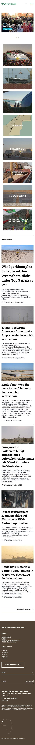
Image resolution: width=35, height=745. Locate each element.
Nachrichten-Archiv (25, 609)
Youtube (4, 654)
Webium (22, 738)
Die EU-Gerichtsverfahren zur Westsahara (16, 694)
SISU (8, 738)
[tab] (16, 37)
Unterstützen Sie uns (12, 665)
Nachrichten (6, 240)
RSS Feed (4, 700)
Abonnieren (29, 681)
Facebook (4, 656)
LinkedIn (4, 658)
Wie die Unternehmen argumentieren (14, 691)
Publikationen (6, 696)
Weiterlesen (8, 29)
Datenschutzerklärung (9, 698)
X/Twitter (4, 650)
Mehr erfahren (17, 55)
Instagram (4, 652)
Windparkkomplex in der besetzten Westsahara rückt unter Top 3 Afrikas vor (17, 275)
